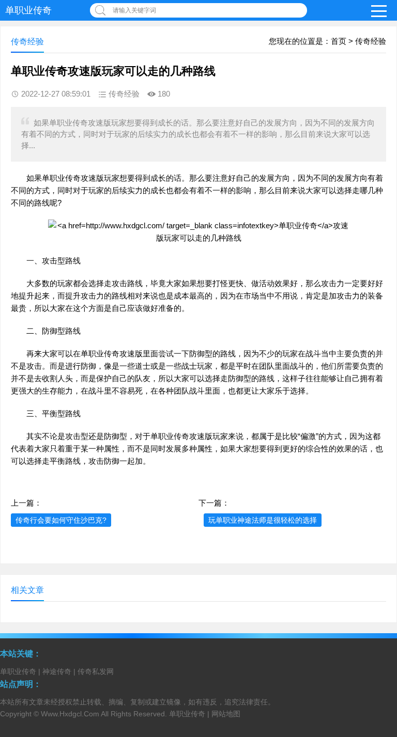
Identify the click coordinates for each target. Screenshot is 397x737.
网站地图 (225, 714)
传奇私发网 (96, 671)
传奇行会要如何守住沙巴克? (61, 520)
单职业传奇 (28, 10)
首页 (338, 41)
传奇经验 (370, 41)
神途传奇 (56, 671)
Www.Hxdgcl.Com (70, 714)
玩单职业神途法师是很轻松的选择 (262, 520)
